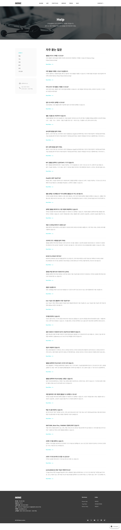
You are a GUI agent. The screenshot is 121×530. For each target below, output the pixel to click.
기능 (19, 59)
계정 (19, 62)
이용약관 (96, 501)
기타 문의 (20, 71)
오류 (19, 68)
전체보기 (20, 53)
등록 (19, 65)
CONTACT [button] (100, 3)
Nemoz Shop (85, 506)
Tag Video (84, 504)
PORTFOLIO (55, 3)
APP (47, 3)
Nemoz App (85, 501)
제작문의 (96, 506)
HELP (77, 3)
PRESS (71, 3)
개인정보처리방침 (98, 504)
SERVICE (63, 3)
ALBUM (41, 3)
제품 (19, 56)
